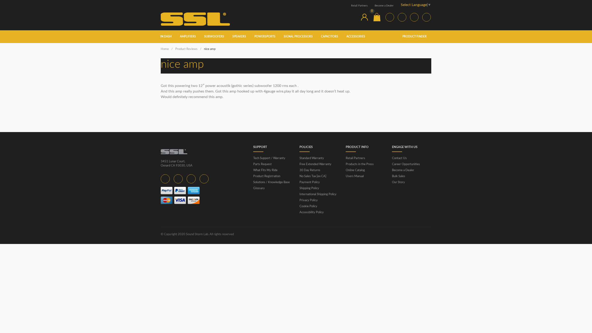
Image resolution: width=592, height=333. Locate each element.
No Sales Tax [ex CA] (312, 176)
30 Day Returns (309, 170)
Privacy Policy (308, 200)
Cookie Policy (308, 206)
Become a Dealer (384, 5)
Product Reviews (186, 49)
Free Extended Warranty (315, 164)
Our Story (398, 182)
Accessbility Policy (311, 212)
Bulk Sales (398, 176)
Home (165, 49)
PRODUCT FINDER (414, 36)
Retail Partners (359, 5)
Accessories (355, 36)
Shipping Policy (309, 188)
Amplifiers (188, 36)
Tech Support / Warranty (269, 158)
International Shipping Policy (317, 194)
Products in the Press (360, 164)
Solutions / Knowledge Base (271, 182)
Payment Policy (309, 182)
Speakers (239, 36)
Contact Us (399, 158)
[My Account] (364, 17)
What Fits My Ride (265, 170)
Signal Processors (298, 36)
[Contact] (352, 17)
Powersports (264, 36)
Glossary (259, 188)
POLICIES (306, 147)
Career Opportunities (406, 164)
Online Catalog (355, 170)
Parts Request (262, 164)
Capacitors (329, 36)
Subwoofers (214, 36)
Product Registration (266, 176)
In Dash (166, 36)
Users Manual (355, 176)
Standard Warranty (311, 158)
